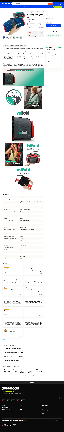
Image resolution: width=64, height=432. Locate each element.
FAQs (60, 425)
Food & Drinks (14, 6)
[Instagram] (57, 398)
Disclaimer (59, 424)
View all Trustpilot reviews (53, 68)
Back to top (32, 382)
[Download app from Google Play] (5, 425)
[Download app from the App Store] (12, 425)
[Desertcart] (6, 3)
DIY (24, 6)
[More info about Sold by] (59, 28)
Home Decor (8, 6)
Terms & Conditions (58, 420)
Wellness (3, 6)
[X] (59, 398)
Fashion (20, 6)
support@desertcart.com (47, 411)
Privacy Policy (59, 422)
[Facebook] (61, 398)
